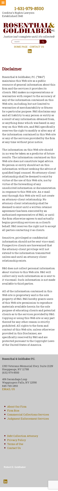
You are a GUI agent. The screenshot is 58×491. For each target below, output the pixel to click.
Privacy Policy (16, 440)
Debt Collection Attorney (22, 436)
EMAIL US (8, 389)
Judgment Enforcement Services (28, 418)
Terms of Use (15, 444)
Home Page (20, 46)
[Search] (43, 42)
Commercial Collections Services (28, 414)
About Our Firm (16, 406)
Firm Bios (13, 410)
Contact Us (37, 46)
